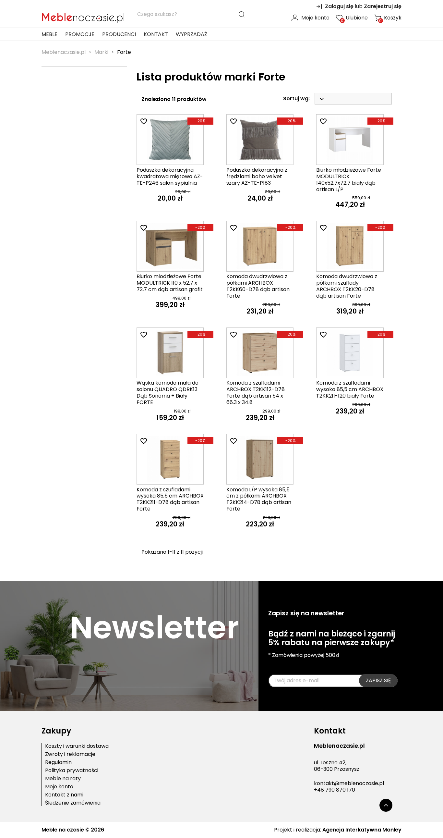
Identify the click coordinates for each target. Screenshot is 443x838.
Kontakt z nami (64, 795)
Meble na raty (63, 778)
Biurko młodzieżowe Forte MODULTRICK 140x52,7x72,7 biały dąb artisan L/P (348, 179)
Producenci (119, 34)
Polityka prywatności (71, 770)
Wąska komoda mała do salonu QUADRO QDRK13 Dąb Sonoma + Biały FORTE (167, 392)
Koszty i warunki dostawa (77, 746)
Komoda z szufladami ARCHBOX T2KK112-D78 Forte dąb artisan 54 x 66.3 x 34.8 (255, 392)
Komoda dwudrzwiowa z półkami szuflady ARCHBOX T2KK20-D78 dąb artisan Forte (346, 286)
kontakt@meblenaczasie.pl (349, 783)
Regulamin (58, 762)
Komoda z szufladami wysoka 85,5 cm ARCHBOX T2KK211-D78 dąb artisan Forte (170, 499)
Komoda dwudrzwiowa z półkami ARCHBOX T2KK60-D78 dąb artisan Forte (258, 286)
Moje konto (315, 18)
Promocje (79, 34)
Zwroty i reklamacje (70, 754)
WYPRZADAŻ (191, 34)
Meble (49, 34)
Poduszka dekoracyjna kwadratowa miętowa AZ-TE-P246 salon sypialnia (170, 176)
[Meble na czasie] (83, 16)
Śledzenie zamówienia (73, 803)
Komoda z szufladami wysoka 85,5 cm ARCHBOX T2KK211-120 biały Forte (349, 389)
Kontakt (156, 34)
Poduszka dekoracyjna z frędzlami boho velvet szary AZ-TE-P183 (256, 176)
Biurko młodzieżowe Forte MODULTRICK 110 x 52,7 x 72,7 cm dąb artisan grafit (170, 283)
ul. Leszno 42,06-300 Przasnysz (336, 765)
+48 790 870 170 (334, 790)
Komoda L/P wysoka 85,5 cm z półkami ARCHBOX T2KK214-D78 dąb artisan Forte (258, 499)
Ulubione (354, 18)
